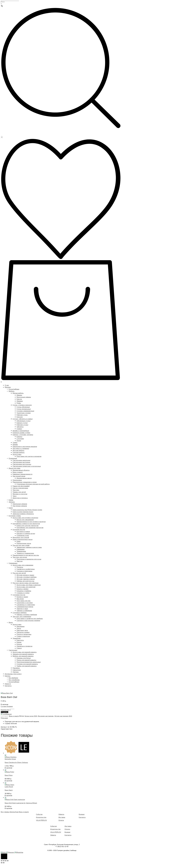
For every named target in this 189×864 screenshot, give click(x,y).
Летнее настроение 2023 (63, 716)
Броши (19, 642)
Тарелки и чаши (22, 608)
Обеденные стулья (23, 421)
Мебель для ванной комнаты (23, 656)
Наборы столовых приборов (27, 614)
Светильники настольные (22, 464)
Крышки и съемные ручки (26, 533)
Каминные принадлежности (22, 474)
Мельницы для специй (21, 537)
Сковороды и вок (23, 535)
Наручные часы (22, 630)
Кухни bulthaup (14, 389)
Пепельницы (17, 480)
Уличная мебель (19, 452)
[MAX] (3, 852)
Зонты (19, 628)
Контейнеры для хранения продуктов (30, 527)
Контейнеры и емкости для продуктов (26, 523)
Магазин (8, 387)
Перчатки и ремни (23, 632)
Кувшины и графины (24, 591)
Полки (19, 440)
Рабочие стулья (22, 425)
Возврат (82, 814)
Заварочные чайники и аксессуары (29, 547)
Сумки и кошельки (23, 636)
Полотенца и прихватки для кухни (29, 559)
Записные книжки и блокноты (23, 514)
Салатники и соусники (25, 603)
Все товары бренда (8, 812)
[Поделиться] (3, 860)
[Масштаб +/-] (7, 860)
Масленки (20, 599)
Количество (5, 710)
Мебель (11, 391)
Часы (14, 496)
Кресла (19, 399)
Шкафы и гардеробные (21, 431)
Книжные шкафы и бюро (21, 432)
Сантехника (13, 650)
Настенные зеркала (20, 506)
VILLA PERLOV (41, 820)
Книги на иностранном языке (23, 512)
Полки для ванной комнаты (26, 660)
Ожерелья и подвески (24, 646)
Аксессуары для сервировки (23, 565)
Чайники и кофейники (24, 610)
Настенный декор (19, 476)
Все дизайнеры (14, 680)
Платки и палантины (24, 634)
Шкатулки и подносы (20, 498)
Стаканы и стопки (23, 593)
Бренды (7, 676)
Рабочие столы (22, 415)
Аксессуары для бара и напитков (29, 585)
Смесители (17, 670)
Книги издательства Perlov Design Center (27, 510)
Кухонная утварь (15, 516)
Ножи (18, 541)
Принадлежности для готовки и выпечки (31, 521)
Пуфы (19, 403)
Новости (8, 684)
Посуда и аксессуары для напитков (25, 583)
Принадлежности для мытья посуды (26, 555)
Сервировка (13, 563)
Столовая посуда (19, 595)
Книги (11, 508)
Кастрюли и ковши (23, 531)
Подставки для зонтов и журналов (29, 456)
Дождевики (21, 626)
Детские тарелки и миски (26, 579)
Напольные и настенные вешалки (25, 446)
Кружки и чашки (22, 597)
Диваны (19, 395)
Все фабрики (13, 678)
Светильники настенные (21, 462)
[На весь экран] (5, 860)
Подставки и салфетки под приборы (30, 618)
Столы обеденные (23, 407)
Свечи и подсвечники (20, 488)
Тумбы (15, 442)
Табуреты (20, 427)
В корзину (4, 712)
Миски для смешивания (25, 519)
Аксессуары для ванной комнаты (25, 652)
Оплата (61, 820)
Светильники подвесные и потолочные (27, 466)
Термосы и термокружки (25, 553)
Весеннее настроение (46, 716)
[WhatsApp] (19, 852)
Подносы (20, 567)
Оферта (61, 814)
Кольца (19, 644)
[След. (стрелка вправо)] (3, 862)
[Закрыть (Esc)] (1, 860)
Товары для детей (19, 492)
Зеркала (12, 502)
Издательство (41, 817)
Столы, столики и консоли (22, 405)
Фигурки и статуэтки (20, 494)
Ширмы (15, 444)
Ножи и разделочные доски (22, 539)
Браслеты (20, 640)
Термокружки (21, 551)
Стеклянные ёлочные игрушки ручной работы (33, 484)
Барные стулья (22, 423)
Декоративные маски (24, 478)
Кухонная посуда (19, 529)
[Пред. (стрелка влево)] (1, 862)
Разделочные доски (24, 543)
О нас (7, 385)
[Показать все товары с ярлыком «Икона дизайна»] (11, 753)
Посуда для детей (19, 573)
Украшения (17, 638)
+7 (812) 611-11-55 (61, 846)
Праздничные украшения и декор (25, 482)
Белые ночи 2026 (31, 716)
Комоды (19, 436)
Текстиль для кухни (20, 557)
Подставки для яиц (24, 601)
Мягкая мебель (18, 393)
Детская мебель (18, 450)
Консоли (20, 417)
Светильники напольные (21, 460)
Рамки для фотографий (21, 486)
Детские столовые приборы (27, 577)
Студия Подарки (7, 706)
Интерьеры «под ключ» (13, 674)
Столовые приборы (20, 612)
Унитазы (16, 672)
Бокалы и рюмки (22, 589)
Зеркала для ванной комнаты (23, 654)
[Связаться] (4, 856)
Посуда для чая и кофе (21, 545)
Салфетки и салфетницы (26, 569)
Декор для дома (14, 468)
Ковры (11, 500)
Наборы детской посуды (25, 581)
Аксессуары (17, 454)
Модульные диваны (24, 397)
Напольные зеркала (20, 504)
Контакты (8, 686)
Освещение (13, 458)
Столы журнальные (24, 409)
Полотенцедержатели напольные (29, 662)
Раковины (16, 668)
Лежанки (20, 401)
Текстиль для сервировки (22, 616)
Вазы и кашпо (18, 472)
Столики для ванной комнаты (27, 664)
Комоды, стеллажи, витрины (23, 434)
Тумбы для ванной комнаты (27, 666)
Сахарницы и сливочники (26, 604)
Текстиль (16, 490)
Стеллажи (20, 438)
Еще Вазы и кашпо (22, 812)
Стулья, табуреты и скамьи (23, 419)
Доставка (61, 817)
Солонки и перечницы (24, 571)
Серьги (19, 648)
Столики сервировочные (25, 411)
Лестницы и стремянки (21, 448)
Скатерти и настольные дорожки (28, 620)
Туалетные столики (24, 413)
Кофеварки (21, 549)
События (39, 814)
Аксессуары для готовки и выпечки (25, 517)
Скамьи (19, 429)
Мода (11, 622)
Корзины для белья (24, 658)
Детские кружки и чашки (25, 575)
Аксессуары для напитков (26, 587)
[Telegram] (10, 852)
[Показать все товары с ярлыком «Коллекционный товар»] (23, 753)
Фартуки (20, 561)
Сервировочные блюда (25, 606)
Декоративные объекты (21, 470)
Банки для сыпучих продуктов (27, 525)
